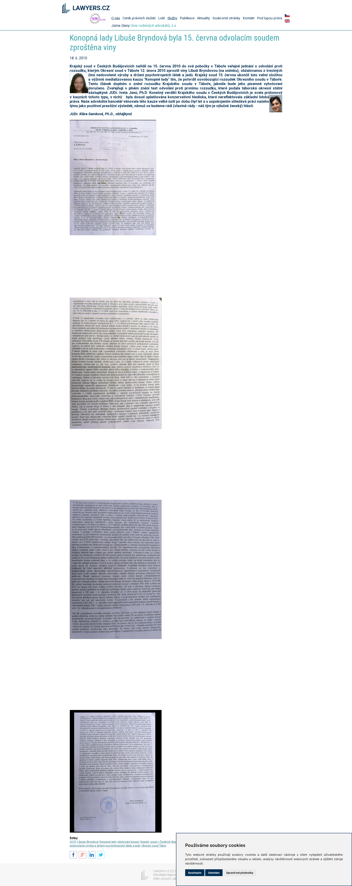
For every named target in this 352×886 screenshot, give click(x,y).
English (287, 21)
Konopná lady (108, 842)
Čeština (287, 15)
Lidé (161, 18)
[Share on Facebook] (73, 855)
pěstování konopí (128, 842)
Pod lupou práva (269, 18)
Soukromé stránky (226, 18)
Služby (172, 18)
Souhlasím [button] (194, 872)
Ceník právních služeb (139, 18)
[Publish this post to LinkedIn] (91, 855)
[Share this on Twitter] (100, 855)
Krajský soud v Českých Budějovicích (163, 842)
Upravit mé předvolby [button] (239, 872)
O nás (115, 18)
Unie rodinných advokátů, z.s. (154, 25)
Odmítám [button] (214, 872)
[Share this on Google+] (82, 855)
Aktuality (203, 18)
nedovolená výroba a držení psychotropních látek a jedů (105, 845)
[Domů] (66, 8)
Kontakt (248, 18)
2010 (73, 842)
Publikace (187, 18)
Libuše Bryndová (87, 842)
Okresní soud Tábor (153, 845)
